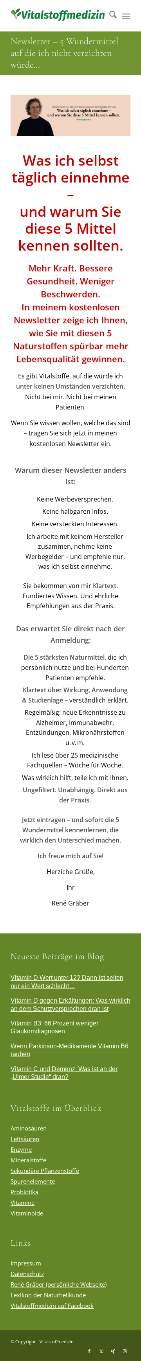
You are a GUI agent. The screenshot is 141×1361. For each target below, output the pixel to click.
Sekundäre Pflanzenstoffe (45, 1171)
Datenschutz (27, 1274)
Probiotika (24, 1192)
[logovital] (59, 15)
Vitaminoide (27, 1213)
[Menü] (126, 15)
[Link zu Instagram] (124, 1351)
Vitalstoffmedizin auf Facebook (52, 1305)
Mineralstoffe (28, 1160)
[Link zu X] (101, 1351)
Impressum (26, 1263)
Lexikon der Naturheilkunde (48, 1295)
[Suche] (109, 15)
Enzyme (21, 1149)
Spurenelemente (33, 1181)
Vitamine (22, 1202)
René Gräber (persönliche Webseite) (59, 1284)
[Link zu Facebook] (89, 1351)
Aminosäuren (29, 1128)
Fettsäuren (25, 1139)
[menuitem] (109, 15)
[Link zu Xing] (113, 1351)
